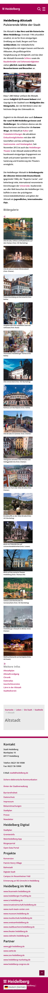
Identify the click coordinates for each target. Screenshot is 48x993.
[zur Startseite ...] (16, 981)
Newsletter (8, 819)
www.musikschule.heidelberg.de (17, 918)
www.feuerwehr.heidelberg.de (16, 891)
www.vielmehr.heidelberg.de (16, 936)
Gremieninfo (9, 834)
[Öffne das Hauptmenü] (43, 9)
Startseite (9, 710)
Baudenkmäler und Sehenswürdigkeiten (21, 61)
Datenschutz (9, 797)
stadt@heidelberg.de (19, 773)
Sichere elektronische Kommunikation (20, 779)
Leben (18, 710)
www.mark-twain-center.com (16, 909)
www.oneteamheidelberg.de (16, 922)
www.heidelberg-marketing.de (16, 959)
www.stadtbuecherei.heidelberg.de (18, 927)
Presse (6, 815)
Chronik (6, 677)
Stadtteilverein (9, 691)
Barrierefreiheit (10, 792)
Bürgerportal (9, 843)
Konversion (8, 858)
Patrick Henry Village (12, 863)
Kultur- (26, 130)
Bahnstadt (8, 867)
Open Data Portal (11, 848)
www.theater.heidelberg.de (15, 931)
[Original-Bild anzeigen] (22, 82)
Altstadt (13, 720)
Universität (25, 186)
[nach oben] (42, 972)
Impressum (8, 801)
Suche (40, 9)
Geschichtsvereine (11, 684)
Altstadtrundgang (11, 674)
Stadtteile (39, 710)
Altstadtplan (8, 670)
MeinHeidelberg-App (12, 839)
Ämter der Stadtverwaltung (15, 786)
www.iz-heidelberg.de (13, 900)
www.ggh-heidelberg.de (13, 946)
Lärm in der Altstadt (12, 687)
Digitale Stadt (9, 872)
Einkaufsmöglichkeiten (13, 137)
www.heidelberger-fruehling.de (17, 896)
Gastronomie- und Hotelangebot (17, 144)
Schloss (27, 58)
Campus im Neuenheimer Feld (16, 876)
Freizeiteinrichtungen (12, 134)
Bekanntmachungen (12, 806)
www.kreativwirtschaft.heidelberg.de (19, 904)
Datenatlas (8, 680)
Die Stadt (28, 710)
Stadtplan (7, 810)
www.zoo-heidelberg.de (13, 955)
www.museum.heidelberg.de (16, 913)
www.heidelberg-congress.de (16, 964)
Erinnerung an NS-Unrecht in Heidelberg (21, 880)
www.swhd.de (9, 951)
